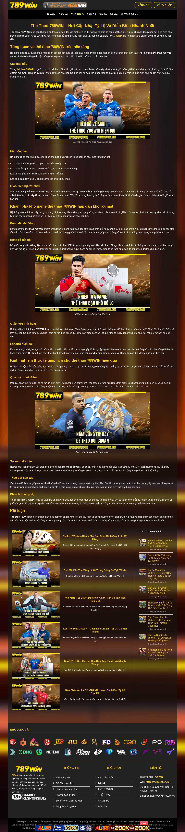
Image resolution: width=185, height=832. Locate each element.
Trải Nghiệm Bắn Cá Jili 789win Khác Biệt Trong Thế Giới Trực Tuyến (160, 605)
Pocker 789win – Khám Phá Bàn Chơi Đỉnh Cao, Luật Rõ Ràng (95, 538)
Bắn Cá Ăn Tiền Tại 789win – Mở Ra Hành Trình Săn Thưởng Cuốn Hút (159, 621)
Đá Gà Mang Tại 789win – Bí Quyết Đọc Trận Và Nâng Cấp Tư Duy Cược (159, 574)
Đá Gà (114, 14)
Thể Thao (77, 14)
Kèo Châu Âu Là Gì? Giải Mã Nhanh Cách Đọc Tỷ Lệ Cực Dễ (95, 692)
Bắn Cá (91, 14)
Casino (63, 14)
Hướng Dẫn (128, 14)
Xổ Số (103, 14)
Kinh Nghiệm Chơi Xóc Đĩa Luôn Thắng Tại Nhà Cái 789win (160, 653)
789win (51, 14)
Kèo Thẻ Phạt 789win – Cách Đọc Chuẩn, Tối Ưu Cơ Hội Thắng (95, 630)
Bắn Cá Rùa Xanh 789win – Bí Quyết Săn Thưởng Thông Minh (159, 638)
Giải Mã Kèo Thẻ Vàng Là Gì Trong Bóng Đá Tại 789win (95, 570)
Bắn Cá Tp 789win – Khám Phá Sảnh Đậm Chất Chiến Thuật (159, 591)
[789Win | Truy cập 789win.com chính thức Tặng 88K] (24, 5)
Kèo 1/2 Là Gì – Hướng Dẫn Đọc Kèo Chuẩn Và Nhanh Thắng (95, 663)
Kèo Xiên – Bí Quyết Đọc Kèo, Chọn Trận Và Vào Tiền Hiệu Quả (94, 599)
